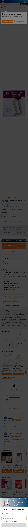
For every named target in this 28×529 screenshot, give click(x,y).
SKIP (25, 498)
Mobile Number (7, 517)
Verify (14, 525)
